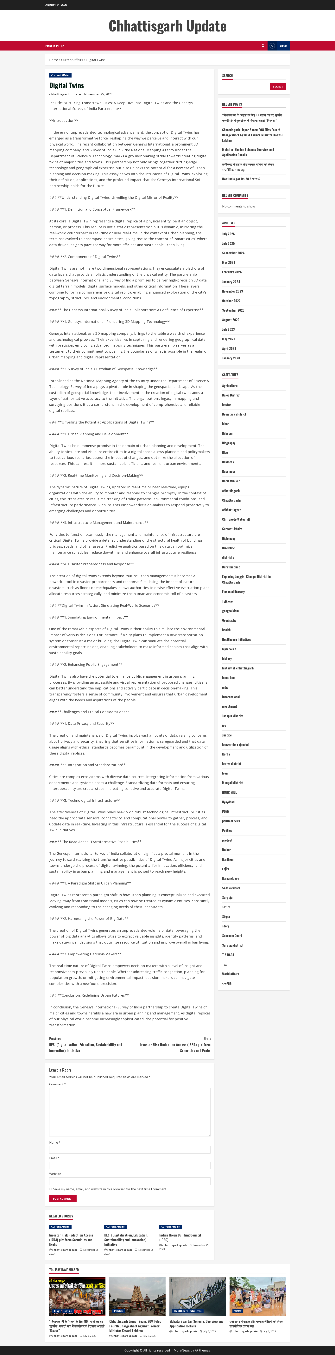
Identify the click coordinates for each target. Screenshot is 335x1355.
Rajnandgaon (230, 878)
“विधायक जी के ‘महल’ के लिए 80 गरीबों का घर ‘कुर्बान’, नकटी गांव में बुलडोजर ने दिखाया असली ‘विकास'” (76, 1326)
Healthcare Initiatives (236, 639)
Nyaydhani (228, 801)
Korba (226, 754)
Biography (228, 442)
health (226, 629)
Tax (224, 964)
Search (227, 75)
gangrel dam (230, 610)
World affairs (230, 974)
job (224, 725)
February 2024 (232, 272)
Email (54, 1158)
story (225, 926)
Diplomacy (228, 538)
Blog (225, 452)
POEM (226, 811)
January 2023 (231, 358)
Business (228, 462)
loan (225, 773)
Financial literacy (233, 591)
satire (226, 907)
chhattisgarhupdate (65, 94)
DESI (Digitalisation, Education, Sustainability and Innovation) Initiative (85, 1044)
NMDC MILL (229, 792)
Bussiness (229, 471)
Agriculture (229, 385)
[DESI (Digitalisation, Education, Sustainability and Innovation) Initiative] (129, 1227)
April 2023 (229, 348)
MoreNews (182, 1350)
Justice (227, 735)
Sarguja (227, 897)
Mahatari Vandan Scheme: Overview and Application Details (196, 1323)
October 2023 (231, 300)
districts (228, 557)
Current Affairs (60, 75)
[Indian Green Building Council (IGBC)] (185, 1227)
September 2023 (233, 310)
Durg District (231, 567)
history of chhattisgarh (238, 668)
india (225, 687)
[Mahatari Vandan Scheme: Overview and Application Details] (197, 1296)
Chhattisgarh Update (168, 25)
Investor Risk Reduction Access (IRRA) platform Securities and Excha (175, 1044)
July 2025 (228, 243)
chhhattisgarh (231, 509)
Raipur (226, 849)
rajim (225, 868)
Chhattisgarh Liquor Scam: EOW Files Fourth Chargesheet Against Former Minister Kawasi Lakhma (252, 134)
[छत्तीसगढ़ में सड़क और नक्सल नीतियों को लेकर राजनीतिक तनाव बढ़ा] (258, 1296)
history (227, 658)
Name (54, 1142)
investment (229, 706)
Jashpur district (232, 716)
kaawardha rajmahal (235, 744)
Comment (57, 1084)
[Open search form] (263, 46)
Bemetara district (234, 414)
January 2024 (231, 281)
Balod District (231, 395)
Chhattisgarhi (231, 500)
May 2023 (228, 338)
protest (227, 840)
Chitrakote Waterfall (236, 519)
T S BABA (228, 954)
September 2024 (233, 253)
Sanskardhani (231, 887)
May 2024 (228, 262)
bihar (225, 423)
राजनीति (226, 983)
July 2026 (228, 233)
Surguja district (232, 945)
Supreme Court (232, 935)
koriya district (231, 763)
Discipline (228, 547)
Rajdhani (227, 859)
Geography (229, 620)
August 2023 (230, 319)
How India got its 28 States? (241, 178)
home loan (228, 677)
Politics (227, 830)
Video (283, 46)
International (231, 696)
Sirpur (226, 916)
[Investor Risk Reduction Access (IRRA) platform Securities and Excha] (74, 1227)
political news (231, 821)
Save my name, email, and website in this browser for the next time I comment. (110, 1189)
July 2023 (228, 329)
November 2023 (232, 291)
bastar (226, 404)
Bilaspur (227, 433)
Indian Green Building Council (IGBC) (180, 1237)
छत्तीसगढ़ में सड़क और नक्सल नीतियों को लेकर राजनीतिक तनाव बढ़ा (256, 1323)
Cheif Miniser (231, 481)
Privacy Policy (54, 46)
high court (229, 649)
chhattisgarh (231, 490)
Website (55, 1174)
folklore (227, 601)
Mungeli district (232, 782)
